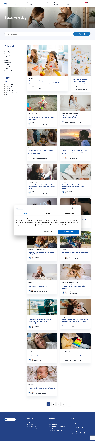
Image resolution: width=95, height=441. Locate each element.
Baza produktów (29, 3)
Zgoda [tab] (25, 213)
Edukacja (6, 60)
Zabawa (6, 68)
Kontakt (80, 2)
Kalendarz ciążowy (56, 3)
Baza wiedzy (40, 2)
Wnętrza (6, 64)
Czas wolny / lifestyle (10, 58)
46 (64, 404)
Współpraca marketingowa (55, 430)
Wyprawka (7, 66)
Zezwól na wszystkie (68, 231)
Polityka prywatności (54, 422)
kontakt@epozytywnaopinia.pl (78, 427)
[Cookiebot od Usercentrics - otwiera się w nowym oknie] (72, 208)
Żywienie (6, 54)
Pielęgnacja (7, 62)
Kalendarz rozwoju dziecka (69, 3)
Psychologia (7, 52)
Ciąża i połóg (9, 84)
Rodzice (8, 95)
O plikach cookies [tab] (69, 213)
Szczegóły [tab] (47, 213)
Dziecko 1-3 (9, 86)
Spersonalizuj (46, 231)
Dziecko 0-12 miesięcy (12, 92)
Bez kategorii (8, 70)
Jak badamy (48, 2)
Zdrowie (6, 50)
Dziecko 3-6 (9, 88)
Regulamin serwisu (53, 424)
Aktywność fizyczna (9, 56)
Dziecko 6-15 (9, 90)
